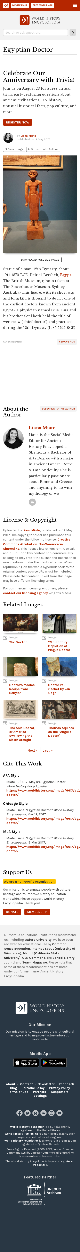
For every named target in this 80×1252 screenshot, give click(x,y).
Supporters (60, 1092)
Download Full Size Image (40, 259)
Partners (39, 1092)
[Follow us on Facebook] (20, 1115)
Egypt (65, 275)
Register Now (17, 122)
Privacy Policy (59, 1088)
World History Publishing (21, 1133)
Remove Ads (67, 341)
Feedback (66, 1084)
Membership (19, 5)
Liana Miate (28, 136)
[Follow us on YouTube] (60, 1115)
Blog (13, 1088)
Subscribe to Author (42, 149)
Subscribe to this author (58, 408)
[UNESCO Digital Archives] (40, 1194)
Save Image (13, 149)
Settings (40, 1096)
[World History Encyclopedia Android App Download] (54, 1063)
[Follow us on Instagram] (52, 1115)
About (10, 1084)
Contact (26, 1084)
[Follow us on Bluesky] (36, 1115)
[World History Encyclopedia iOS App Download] (26, 1063)
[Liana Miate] (32, 502)
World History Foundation (27, 1127)
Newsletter (46, 1084)
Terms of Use (18, 1092)
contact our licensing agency (25, 593)
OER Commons (33, 958)
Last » (47, 750)
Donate (12, 912)
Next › (32, 750)
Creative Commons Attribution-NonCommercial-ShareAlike (36, 544)
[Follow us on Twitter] (28, 1115)
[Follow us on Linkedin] (44, 1115)
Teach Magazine (34, 962)
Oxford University (38, 939)
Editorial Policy (33, 1088)
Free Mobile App (43, 5)
